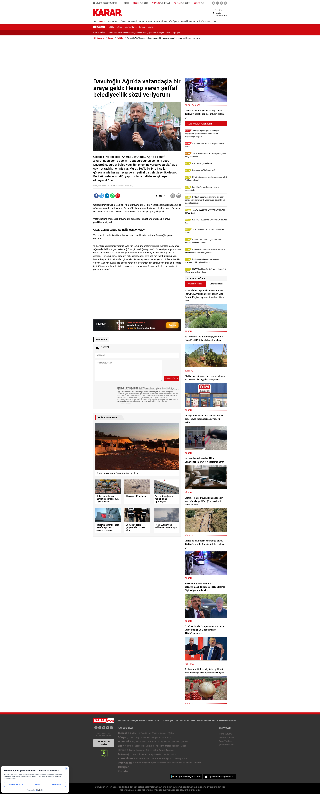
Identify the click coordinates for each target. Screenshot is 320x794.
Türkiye (142, 27)
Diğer (183, 745)
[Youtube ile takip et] (213, 3)
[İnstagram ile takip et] (217, 3)
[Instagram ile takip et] (111, 727)
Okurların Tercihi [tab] (195, 284)
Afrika (168, 737)
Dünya (123, 21)
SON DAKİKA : (99, 32)
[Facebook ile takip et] (221, 3)
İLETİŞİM (134, 720)
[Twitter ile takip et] (225, 3)
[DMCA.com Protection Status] (104, 753)
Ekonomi (132, 21)
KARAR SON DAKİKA (104, 743)
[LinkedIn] (107, 195)
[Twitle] (101, 195)
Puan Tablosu (225, 741)
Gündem (140, 758)
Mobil (135, 754)
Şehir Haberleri (226, 744)
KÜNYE (142, 720)
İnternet (143, 754)
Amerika (145, 737)
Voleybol (150, 745)
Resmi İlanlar (188, 21)
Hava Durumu (225, 733)
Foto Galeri (125, 762)
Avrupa (154, 737)
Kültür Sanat (204, 21)
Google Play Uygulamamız (188, 776)
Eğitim (119, 27)
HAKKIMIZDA (123, 720)
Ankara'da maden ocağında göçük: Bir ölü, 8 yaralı (130, 32)
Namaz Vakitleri (226, 737)
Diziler (132, 750)
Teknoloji (123, 754)
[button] (156, 196)
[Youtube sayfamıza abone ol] (103, 727)
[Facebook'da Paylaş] (96, 195)
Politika (111, 27)
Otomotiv (151, 741)
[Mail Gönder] (117, 195)
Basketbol (139, 745)
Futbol (130, 745)
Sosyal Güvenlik (171, 741)
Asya (161, 737)
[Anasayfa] (95, 21)
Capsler (146, 762)
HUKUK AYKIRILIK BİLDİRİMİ (224, 720)
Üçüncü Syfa (144, 733)
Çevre (150, 27)
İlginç (168, 758)
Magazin (140, 750)
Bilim (173, 754)
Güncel (102, 21)
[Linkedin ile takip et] (107, 727)
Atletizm (160, 745)
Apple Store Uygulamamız (221, 776)
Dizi (147, 758)
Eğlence (170, 750)
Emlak (143, 741)
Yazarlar (113, 21)
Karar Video (160, 21)
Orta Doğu (135, 737)
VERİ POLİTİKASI (204, 720)
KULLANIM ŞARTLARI (169, 720)
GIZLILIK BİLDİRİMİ (187, 720)
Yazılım (166, 754)
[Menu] (214, 21)
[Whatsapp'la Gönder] (112, 195)
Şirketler (184, 741)
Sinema (154, 758)
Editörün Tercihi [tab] (216, 284)
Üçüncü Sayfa (130, 27)
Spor (141, 21)
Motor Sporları (172, 745)
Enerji (160, 741)
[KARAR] (107, 12)
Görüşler (174, 21)
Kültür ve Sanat (174, 762)
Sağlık (149, 750)
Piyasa (135, 741)
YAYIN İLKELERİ (152, 720)
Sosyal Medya (155, 754)
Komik (162, 758)
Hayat (149, 21)
